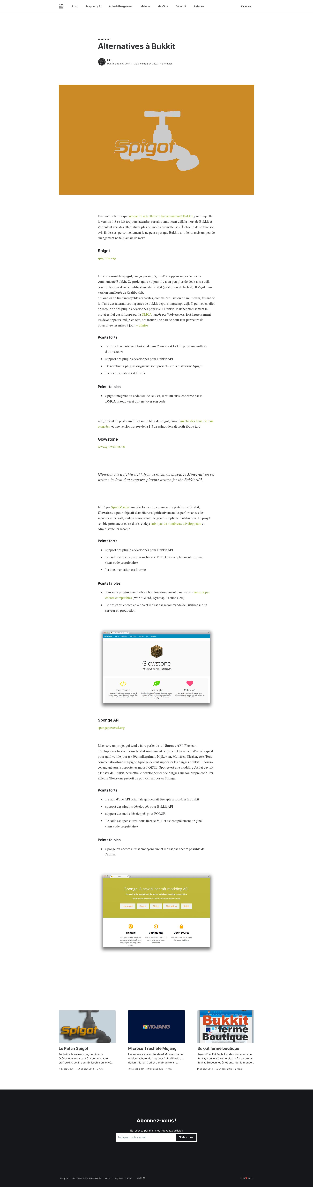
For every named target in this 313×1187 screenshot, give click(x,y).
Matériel (145, 6)
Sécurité (181, 6)
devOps (163, 6)
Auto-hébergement (121, 6)
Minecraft (104, 39)
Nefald (108, 1178)
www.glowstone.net (111, 446)
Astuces (199, 6)
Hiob (110, 60)
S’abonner (246, 6)
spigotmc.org (107, 258)
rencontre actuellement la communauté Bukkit (161, 216)
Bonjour (64, 1178)
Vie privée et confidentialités (86, 1178)
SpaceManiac (120, 507)
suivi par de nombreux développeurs (176, 523)
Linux (74, 6)
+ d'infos (142, 325)
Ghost (251, 1178)
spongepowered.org (111, 727)
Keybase (119, 1178)
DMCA (147, 314)
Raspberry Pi (93, 6)
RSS (129, 1178)
